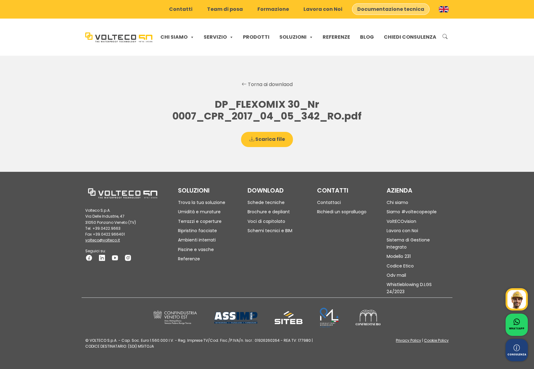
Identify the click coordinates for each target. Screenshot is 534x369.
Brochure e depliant (269, 212)
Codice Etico (400, 266)
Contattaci (329, 202)
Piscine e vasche (196, 249)
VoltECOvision (401, 221)
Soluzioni (293, 37)
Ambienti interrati (197, 240)
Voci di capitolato (266, 221)
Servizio (215, 37)
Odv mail (396, 275)
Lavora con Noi (322, 9)
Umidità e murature (199, 212)
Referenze (336, 37)
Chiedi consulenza (410, 37)
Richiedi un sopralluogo (342, 212)
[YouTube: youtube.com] (115, 257)
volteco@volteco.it (102, 240)
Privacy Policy (408, 340)
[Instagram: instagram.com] (128, 257)
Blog (367, 37)
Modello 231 (399, 256)
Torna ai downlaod (270, 84)
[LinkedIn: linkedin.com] (102, 257)
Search (445, 37)
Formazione (273, 9)
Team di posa (225, 9)
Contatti (181, 9)
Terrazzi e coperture (200, 221)
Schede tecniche (266, 202)
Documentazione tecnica (390, 9)
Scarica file (269, 139)
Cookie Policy (436, 340)
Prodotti (256, 37)
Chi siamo (174, 37)
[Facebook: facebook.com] (89, 257)
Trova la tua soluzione (201, 202)
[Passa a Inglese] (444, 9)
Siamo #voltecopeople (412, 212)
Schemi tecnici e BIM (270, 231)
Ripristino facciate (197, 231)
